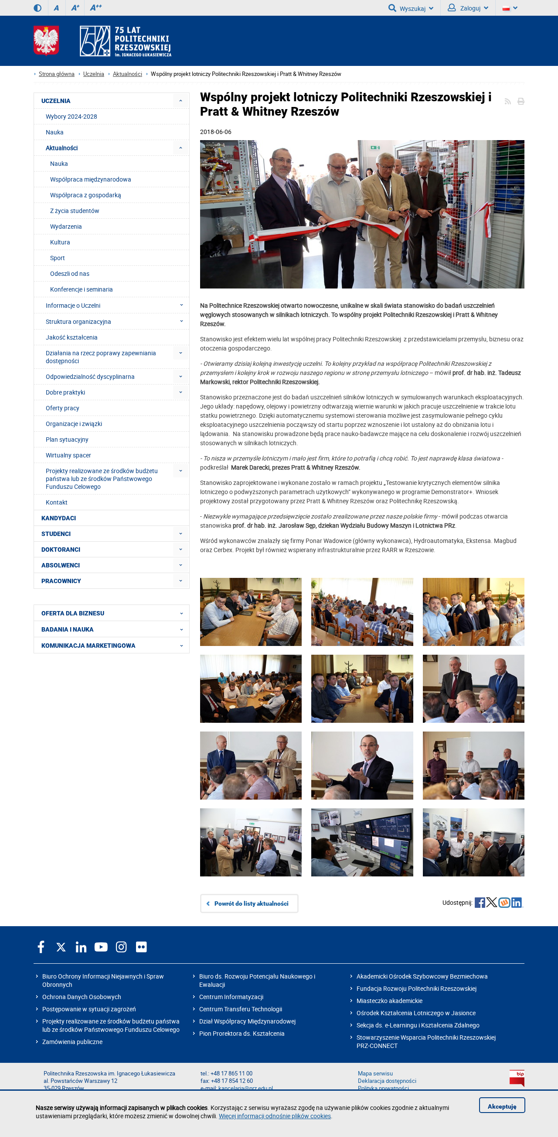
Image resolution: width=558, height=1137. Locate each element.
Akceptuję (502, 1106)
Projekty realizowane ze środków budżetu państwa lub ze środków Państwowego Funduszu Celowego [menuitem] (102, 479)
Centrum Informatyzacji (231, 997)
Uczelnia (93, 74)
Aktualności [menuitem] (62, 148)
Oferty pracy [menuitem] (62, 408)
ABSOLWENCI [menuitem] (60, 565)
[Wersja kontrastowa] (37, 8)
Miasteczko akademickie (389, 1000)
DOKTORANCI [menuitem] (60, 549)
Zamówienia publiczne (72, 1041)
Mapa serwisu (375, 1073)
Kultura (60, 242)
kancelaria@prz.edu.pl (245, 1088)
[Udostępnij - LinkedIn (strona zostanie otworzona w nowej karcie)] (517, 903)
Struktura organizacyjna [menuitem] (78, 321)
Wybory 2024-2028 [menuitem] (71, 116)
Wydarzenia (66, 226)
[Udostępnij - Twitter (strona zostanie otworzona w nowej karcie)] (491, 903)
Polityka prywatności (383, 1088)
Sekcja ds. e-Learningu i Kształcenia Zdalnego (418, 1025)
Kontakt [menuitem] (57, 502)
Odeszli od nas (69, 273)
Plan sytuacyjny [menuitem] (67, 439)
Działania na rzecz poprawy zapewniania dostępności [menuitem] (101, 357)
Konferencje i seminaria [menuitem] (81, 289)
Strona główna (57, 74)
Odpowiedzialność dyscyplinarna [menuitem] (90, 376)
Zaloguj (469, 8)
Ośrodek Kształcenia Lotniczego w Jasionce (416, 1013)
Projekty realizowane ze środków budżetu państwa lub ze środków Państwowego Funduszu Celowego (111, 1025)
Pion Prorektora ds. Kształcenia (242, 1033)
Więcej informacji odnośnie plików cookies (275, 1116)
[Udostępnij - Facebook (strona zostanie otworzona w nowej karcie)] (480, 903)
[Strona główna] (102, 40)
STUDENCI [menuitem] (56, 533)
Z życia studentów (74, 210)
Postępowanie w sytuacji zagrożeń (89, 1009)
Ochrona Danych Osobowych (81, 997)
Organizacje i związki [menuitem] (74, 423)
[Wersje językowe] (510, 8)
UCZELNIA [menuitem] (56, 100)
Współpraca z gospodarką (85, 195)
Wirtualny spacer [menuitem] (68, 455)
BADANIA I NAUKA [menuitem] (67, 629)
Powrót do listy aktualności (251, 903)
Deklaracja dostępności (387, 1081)
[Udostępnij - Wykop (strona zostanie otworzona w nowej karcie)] (504, 903)
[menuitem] (180, 100)
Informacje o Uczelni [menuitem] (73, 305)
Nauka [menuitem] (55, 132)
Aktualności (127, 74)
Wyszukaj (412, 8)
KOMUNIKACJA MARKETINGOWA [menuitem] (88, 645)
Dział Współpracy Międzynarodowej (247, 1021)
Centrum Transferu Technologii (240, 1009)
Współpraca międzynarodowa (90, 179)
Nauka (59, 163)
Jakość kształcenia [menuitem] (72, 337)
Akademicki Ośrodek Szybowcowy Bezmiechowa (422, 976)
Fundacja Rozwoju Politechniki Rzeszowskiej (416, 988)
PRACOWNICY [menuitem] (61, 580)
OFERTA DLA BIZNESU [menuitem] (72, 613)
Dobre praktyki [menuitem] (65, 392)
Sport (57, 258)
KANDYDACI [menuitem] (58, 518)
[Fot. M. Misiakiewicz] (362, 215)
